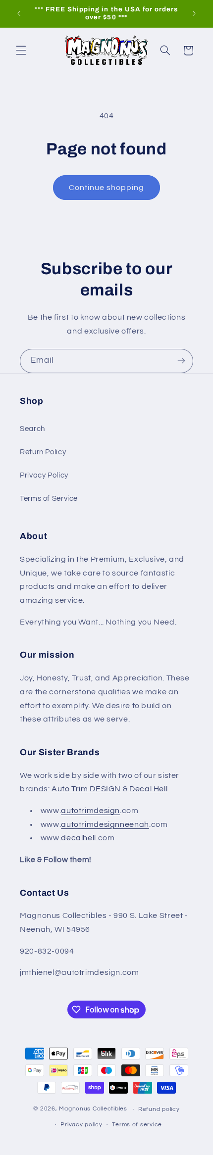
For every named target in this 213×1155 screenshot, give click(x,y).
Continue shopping (107, 188)
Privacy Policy (44, 475)
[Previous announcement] (19, 13)
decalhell (78, 838)
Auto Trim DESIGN (86, 789)
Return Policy (43, 452)
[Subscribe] (181, 361)
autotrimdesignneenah (105, 824)
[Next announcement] (194, 13)
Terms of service (137, 1124)
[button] (20, 50)
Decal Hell (148, 789)
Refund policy (159, 1109)
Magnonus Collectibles (93, 1109)
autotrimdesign (90, 811)
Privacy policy (81, 1124)
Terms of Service (49, 498)
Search (32, 429)
